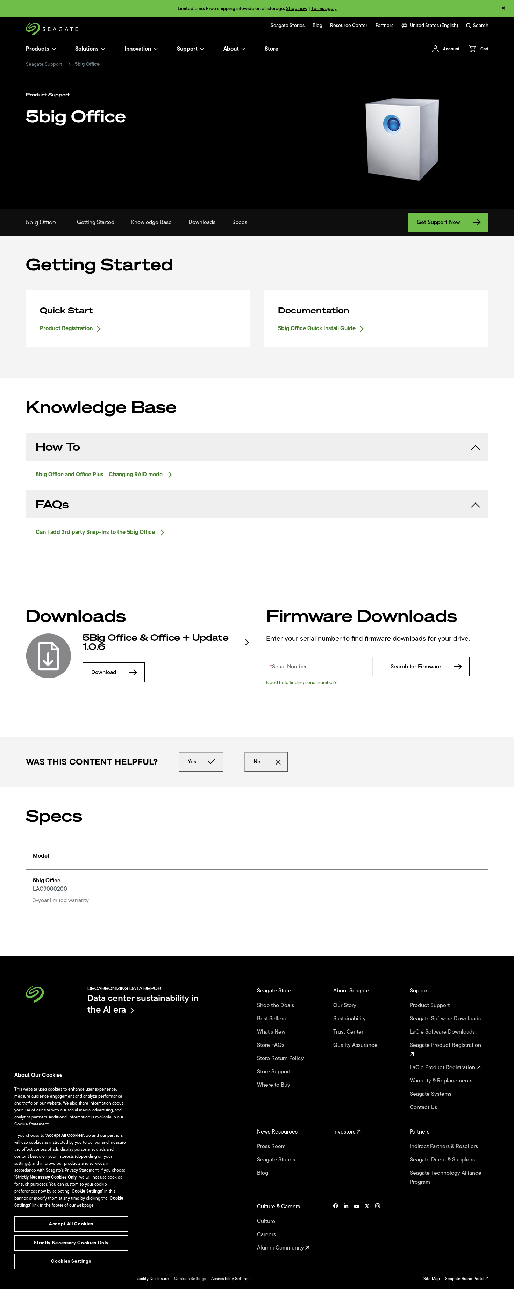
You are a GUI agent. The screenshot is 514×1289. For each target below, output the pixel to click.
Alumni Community (281, 1247)
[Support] (202, 49)
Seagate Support (44, 64)
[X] (367, 1227)
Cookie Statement (31, 1124)
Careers (267, 1234)
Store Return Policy (281, 1058)
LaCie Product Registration (443, 1067)
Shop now (296, 9)
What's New (272, 1031)
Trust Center (349, 1031)
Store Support (274, 1071)
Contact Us (424, 1107)
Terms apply (324, 9)
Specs (239, 222)
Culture (267, 1221)
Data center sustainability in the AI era (143, 1003)
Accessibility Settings (230, 1278)
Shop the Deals (277, 1005)
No (257, 761)
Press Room (272, 1146)
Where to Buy (274, 1084)
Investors (345, 1131)
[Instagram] (377, 1227)
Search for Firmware (416, 666)
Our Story (345, 1005)
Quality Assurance (356, 1045)
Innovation (137, 48)
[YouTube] (356, 1227)
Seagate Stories (288, 25)
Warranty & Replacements (442, 1080)
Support (187, 48)
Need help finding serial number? (301, 683)
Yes (192, 761)
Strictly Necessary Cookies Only (71, 1242)
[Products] (53, 49)
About (231, 48)
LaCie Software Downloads (443, 1031)
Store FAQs (271, 1045)
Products (37, 48)
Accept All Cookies (71, 1224)
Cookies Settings (190, 1278)
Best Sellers (272, 1018)
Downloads (201, 222)
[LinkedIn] (346, 1227)
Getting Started (95, 222)
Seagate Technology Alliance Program (445, 1177)
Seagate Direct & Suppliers (443, 1159)
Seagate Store (275, 990)
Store (271, 48)
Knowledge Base (151, 222)
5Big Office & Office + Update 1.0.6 (156, 642)
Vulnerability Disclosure (147, 1278)
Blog (317, 25)
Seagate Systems (431, 1094)
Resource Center (348, 25)
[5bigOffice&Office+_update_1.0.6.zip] (48, 656)
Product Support (430, 1005)
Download (103, 672)
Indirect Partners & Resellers (444, 1146)
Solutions (87, 48)
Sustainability (350, 1018)
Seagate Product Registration (446, 1045)
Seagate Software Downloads (446, 1018)
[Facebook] (335, 1227)
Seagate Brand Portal (465, 1278)
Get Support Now (438, 222)
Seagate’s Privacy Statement (72, 1170)
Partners (384, 25)
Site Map (431, 1278)
